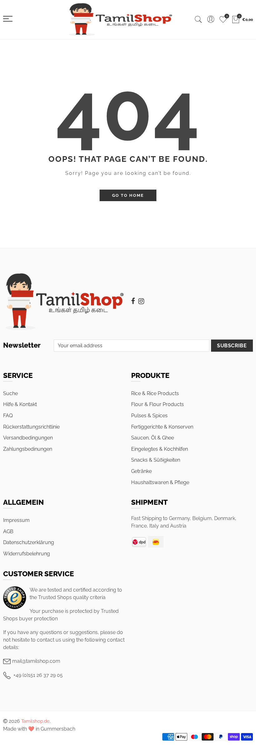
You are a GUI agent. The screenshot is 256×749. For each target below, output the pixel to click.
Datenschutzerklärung (28, 542)
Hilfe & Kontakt (20, 404)
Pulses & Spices (149, 416)
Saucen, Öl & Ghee (152, 438)
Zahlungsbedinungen (27, 449)
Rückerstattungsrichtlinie (31, 427)
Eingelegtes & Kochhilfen (159, 449)
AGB (8, 531)
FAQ (8, 416)
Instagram (141, 301)
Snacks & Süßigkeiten (155, 460)
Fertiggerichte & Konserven (162, 427)
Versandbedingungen (28, 438)
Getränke (141, 471)
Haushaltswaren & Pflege (160, 482)
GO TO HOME (128, 195)
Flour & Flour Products (157, 404)
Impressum (16, 520)
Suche (10, 393)
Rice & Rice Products (155, 393)
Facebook (133, 301)
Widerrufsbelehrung (26, 554)
